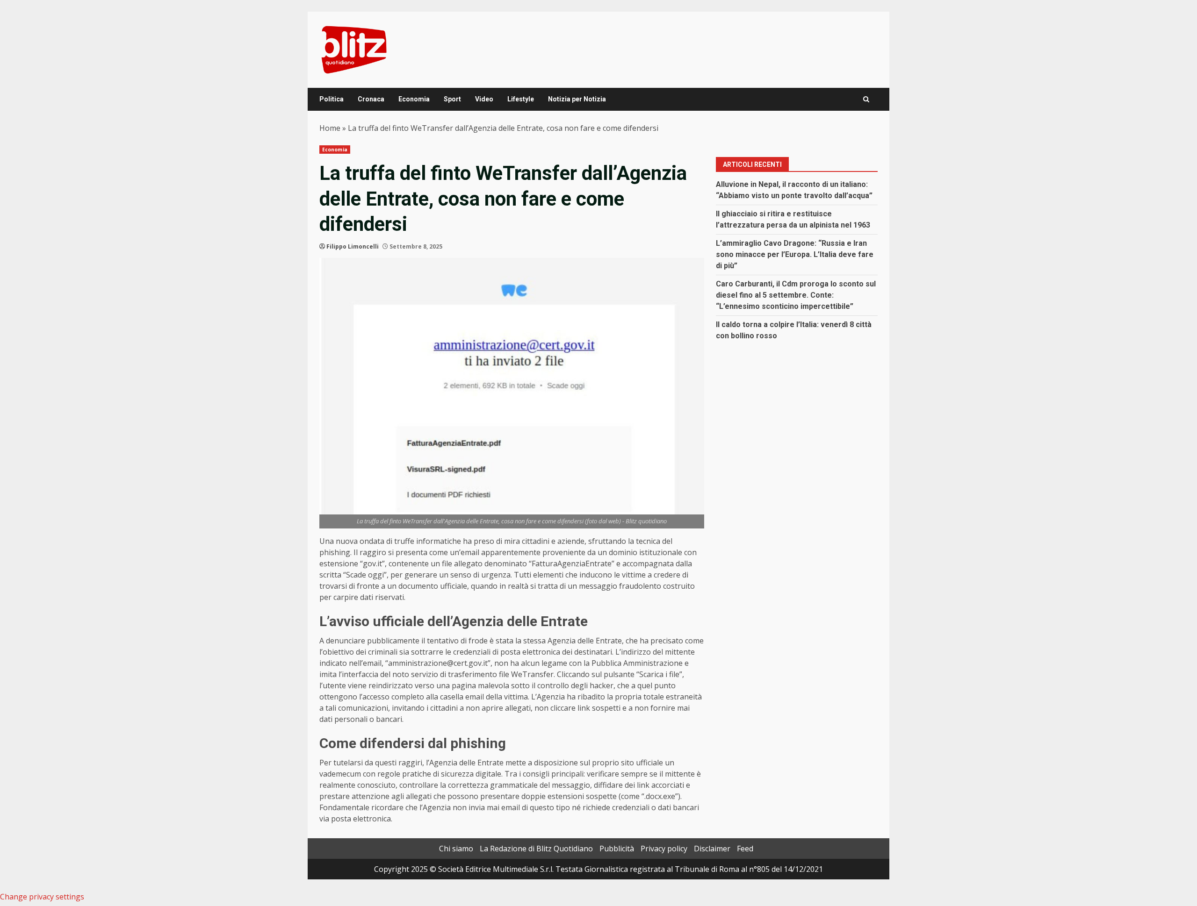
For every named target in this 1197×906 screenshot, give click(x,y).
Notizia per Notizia (577, 99)
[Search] (866, 99)
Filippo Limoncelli (352, 246)
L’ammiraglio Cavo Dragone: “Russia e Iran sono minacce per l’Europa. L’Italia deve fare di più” (794, 254)
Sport (452, 99)
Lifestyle (520, 99)
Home (329, 128)
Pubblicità (616, 848)
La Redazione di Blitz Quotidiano (536, 848)
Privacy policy (664, 848)
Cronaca (371, 99)
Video (484, 99)
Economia (414, 99)
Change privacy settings (42, 897)
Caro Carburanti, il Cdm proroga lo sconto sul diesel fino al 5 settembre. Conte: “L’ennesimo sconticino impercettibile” (796, 295)
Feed (745, 848)
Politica (331, 99)
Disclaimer (712, 848)
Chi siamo (456, 848)
